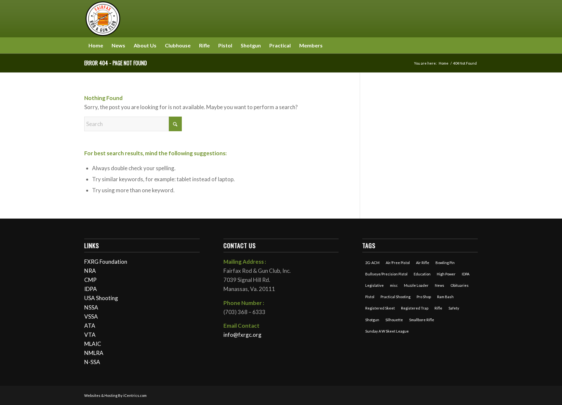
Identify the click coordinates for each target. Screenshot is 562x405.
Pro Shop (424, 297)
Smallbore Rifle (421, 320)
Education (422, 274)
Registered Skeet (380, 308)
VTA (90, 334)
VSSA (91, 316)
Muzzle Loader (416, 285)
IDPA (90, 288)
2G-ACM (372, 262)
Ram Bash (445, 297)
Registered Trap (414, 308)
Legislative (374, 285)
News (439, 285)
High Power (446, 274)
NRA (90, 270)
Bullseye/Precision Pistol (386, 274)
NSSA (91, 307)
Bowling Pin (445, 262)
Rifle (438, 308)
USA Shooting (101, 298)
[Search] (474, 45)
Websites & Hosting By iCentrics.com (115, 395)
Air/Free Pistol (398, 262)
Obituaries (459, 285)
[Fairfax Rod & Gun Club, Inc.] (103, 18)
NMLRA (93, 352)
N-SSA (92, 362)
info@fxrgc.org (242, 334)
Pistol (369, 297)
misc (394, 285)
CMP (90, 279)
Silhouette (394, 320)
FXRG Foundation (105, 261)
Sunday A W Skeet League (387, 331)
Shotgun (372, 320)
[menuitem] (95, 45)
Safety (453, 308)
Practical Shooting (395, 297)
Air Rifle (422, 262)
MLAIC (92, 343)
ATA (89, 325)
